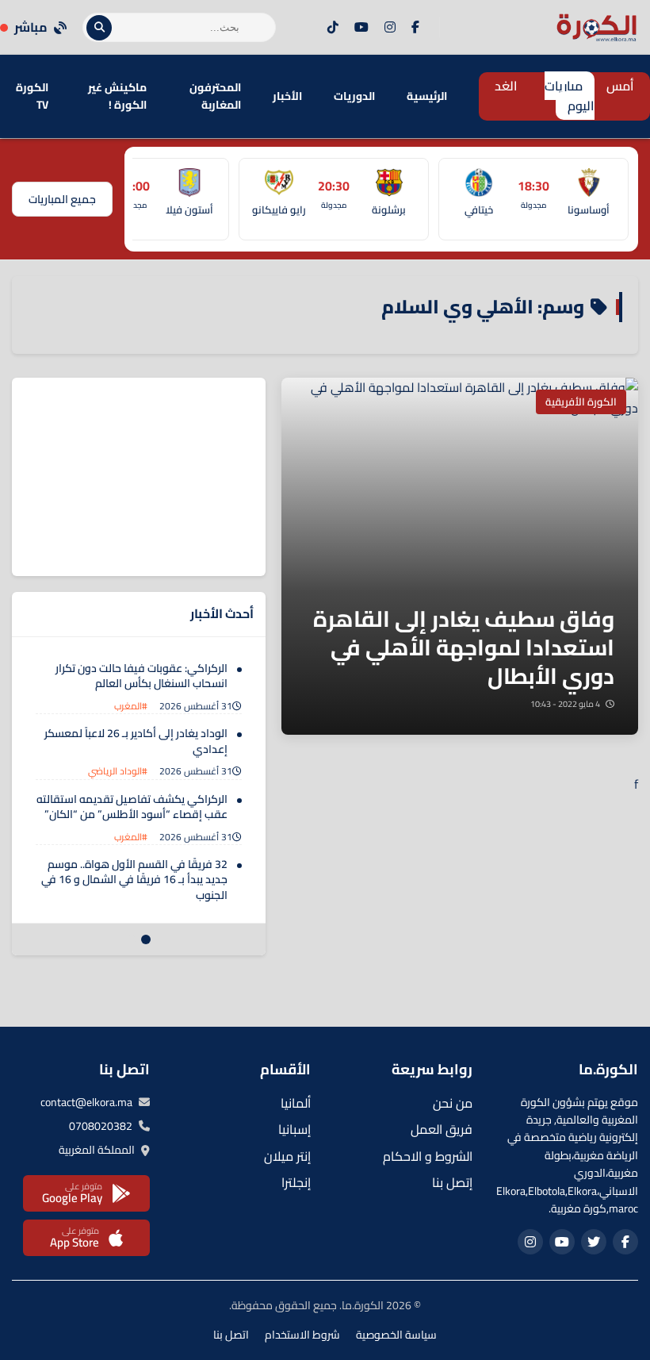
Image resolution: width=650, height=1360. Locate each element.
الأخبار (287, 96)
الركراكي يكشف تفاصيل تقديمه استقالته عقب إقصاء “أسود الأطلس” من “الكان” (132, 807)
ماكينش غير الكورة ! (117, 96)
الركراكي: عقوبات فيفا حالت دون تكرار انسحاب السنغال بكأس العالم (141, 676)
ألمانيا (296, 1103)
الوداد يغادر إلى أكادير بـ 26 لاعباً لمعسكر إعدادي (136, 741)
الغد (506, 86)
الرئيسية (427, 96)
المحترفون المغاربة (215, 96)
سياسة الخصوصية (396, 1334)
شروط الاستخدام (302, 1334)
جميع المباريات (62, 199)
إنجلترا (296, 1182)
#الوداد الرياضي (117, 771)
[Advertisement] (147, 477)
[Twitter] (593, 1241)
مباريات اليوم (570, 96)
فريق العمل (441, 1129)
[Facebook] (415, 27)
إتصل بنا (452, 1182)
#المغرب (130, 706)
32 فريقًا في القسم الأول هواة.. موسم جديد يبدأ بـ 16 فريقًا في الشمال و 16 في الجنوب (134, 879)
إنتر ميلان (287, 1156)
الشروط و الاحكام (427, 1156)
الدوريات (354, 96)
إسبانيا (294, 1129)
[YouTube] (361, 27)
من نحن (452, 1103)
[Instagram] (390, 27)
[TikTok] (332, 27)
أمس (620, 86)
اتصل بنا (231, 1334)
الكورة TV (32, 96)
